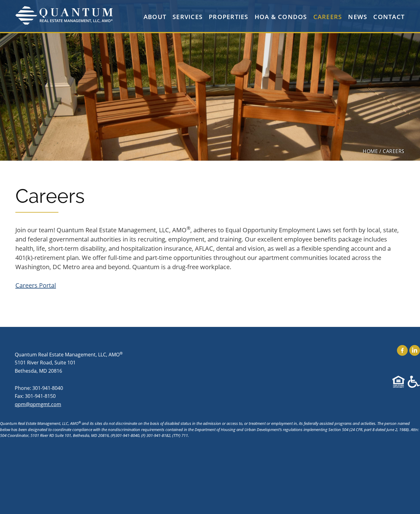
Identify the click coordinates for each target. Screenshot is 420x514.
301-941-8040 (47, 387)
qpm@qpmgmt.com (38, 404)
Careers (327, 17)
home (370, 151)
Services (187, 17)
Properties (228, 17)
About (155, 17)
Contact (389, 17)
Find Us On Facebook (402, 350)
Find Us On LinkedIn (414, 350)
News (357, 17)
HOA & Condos (281, 17)
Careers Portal (35, 285)
